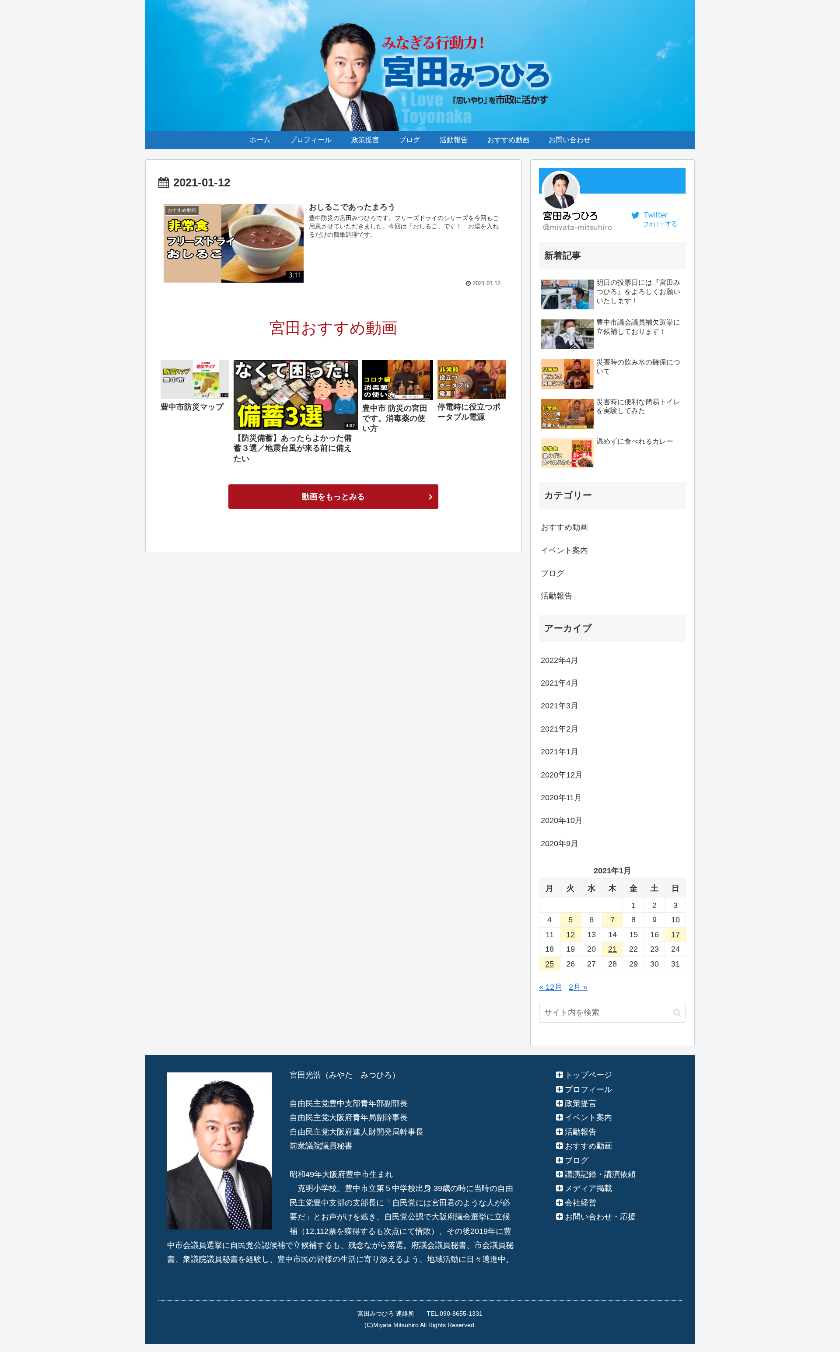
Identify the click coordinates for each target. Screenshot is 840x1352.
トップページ (588, 1075)
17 (675, 934)
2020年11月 (561, 797)
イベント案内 (564, 550)
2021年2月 (559, 729)
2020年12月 (562, 775)
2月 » (578, 987)
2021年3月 (559, 705)
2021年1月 (559, 751)
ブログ (552, 573)
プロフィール (588, 1089)
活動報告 (556, 596)
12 (570, 934)
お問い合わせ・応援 (600, 1216)
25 (549, 964)
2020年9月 (559, 843)
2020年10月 (562, 820)
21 (612, 949)
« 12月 (550, 987)
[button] (677, 1013)
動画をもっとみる (333, 496)
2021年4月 (559, 683)
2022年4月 (559, 660)
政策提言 (580, 1103)
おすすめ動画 (564, 527)
